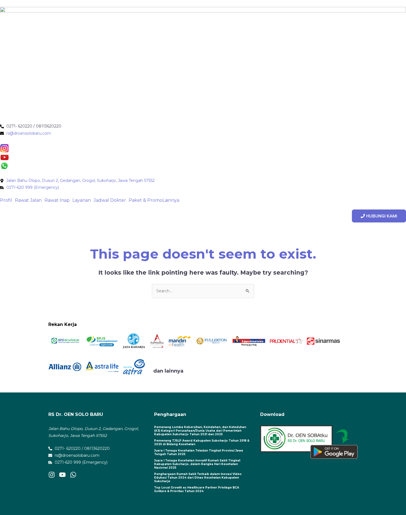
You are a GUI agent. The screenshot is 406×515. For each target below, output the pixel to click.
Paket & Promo (145, 200)
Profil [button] (6, 200)
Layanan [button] (81, 200)
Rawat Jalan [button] (28, 200)
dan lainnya (168, 371)
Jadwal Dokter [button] (110, 200)
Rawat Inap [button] (57, 200)
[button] (7, 200)
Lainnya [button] (170, 200)
